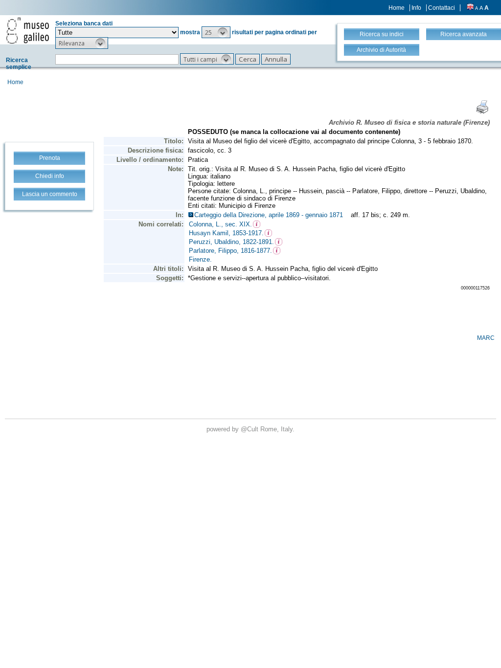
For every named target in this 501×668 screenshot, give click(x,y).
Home (396, 7)
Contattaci (441, 7)
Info (416, 7)
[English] (470, 7)
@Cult (250, 429)
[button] (216, 32)
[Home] (27, 30)
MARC (486, 337)
